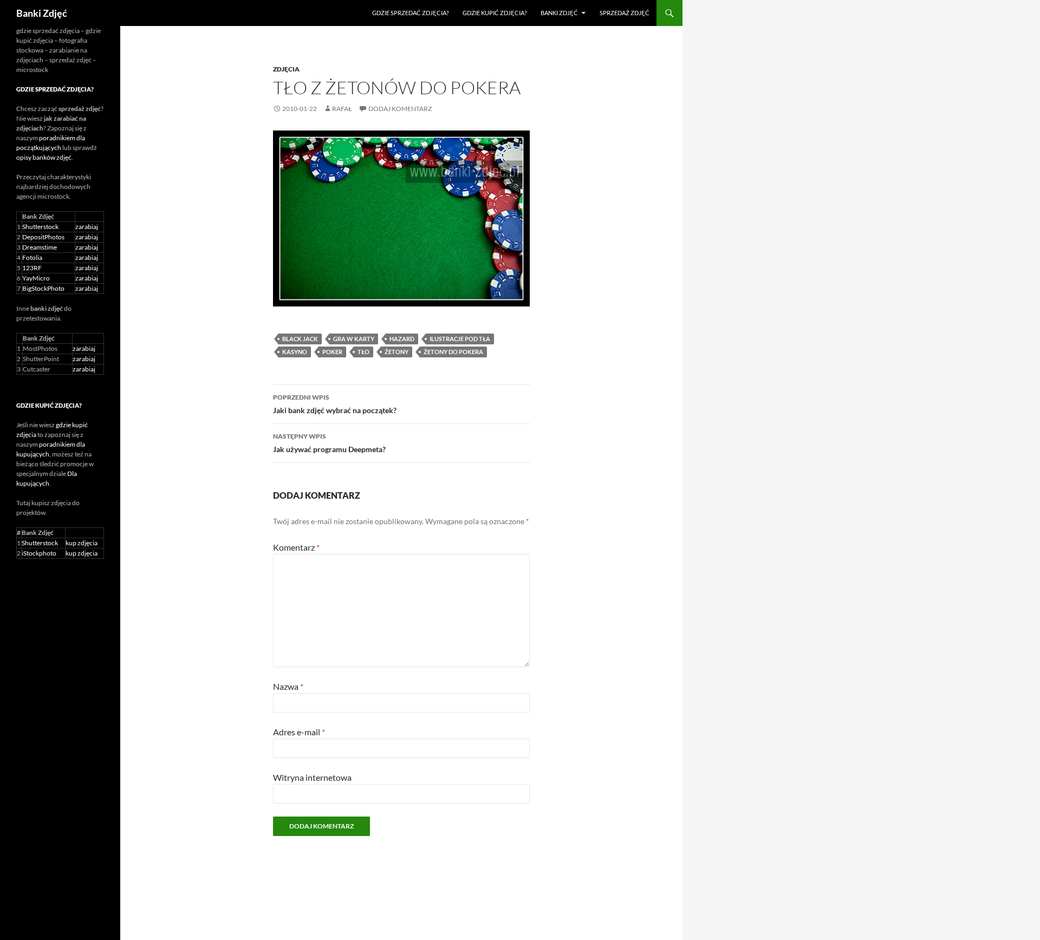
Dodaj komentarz (400, 109)
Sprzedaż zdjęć (624, 12)
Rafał (342, 109)
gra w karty (353, 338)
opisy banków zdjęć (44, 157)
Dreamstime (39, 247)
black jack (300, 338)
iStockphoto (39, 553)
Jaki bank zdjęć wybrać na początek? (334, 404)
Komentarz (296, 547)
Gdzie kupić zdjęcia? (494, 12)
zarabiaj (86, 227)
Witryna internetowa (312, 777)
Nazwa (288, 686)
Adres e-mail (299, 732)
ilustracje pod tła (460, 338)
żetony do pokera (453, 351)
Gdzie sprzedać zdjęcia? (410, 12)
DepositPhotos (43, 237)
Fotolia (32, 257)
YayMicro (36, 278)
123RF (32, 268)
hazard (401, 338)
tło (363, 351)
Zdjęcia (286, 69)
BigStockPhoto (43, 288)
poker (332, 351)
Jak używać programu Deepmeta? (329, 443)
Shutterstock (40, 227)
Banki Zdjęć (41, 13)
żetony (396, 351)
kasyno (294, 351)
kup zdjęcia (82, 543)
